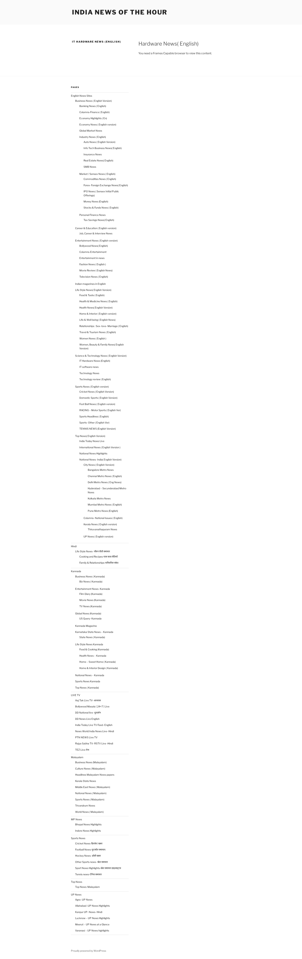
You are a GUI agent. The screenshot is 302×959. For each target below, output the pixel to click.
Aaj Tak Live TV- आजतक (88, 700)
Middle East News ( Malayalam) (92, 787)
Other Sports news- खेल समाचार (91, 861)
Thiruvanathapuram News (102, 529)
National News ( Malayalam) (90, 793)
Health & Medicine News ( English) (98, 301)
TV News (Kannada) (90, 606)
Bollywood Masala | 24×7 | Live (92, 706)
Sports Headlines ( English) (94, 416)
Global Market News (90, 130)
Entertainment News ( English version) (96, 240)
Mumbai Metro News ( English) (105, 504)
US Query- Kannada (90, 618)
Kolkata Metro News (99, 498)
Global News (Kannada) (88, 613)
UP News (76, 894)
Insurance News (93, 154)
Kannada (76, 571)
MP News (76, 819)
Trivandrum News (85, 805)
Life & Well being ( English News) (97, 319)
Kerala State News (85, 780)
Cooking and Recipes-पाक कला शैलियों (98, 556)
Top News (76, 881)
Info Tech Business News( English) (103, 148)
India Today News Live (91, 441)
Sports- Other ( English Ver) (94, 422)
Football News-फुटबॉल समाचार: (90, 849)
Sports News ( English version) (92, 386)
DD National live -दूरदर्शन (88, 712)
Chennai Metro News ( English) (105, 476)
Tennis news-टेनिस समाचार (88, 874)
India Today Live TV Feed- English (93, 724)
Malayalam (77, 757)
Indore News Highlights (88, 830)
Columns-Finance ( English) (94, 112)
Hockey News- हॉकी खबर (88, 855)
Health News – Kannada (92, 655)
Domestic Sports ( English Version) (98, 397)
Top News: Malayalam (87, 886)
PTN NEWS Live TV (86, 737)
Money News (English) (96, 201)
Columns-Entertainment (92, 251)
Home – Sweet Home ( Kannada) (97, 661)
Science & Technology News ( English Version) (101, 355)
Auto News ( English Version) (99, 141)
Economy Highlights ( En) (93, 118)
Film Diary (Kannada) (90, 593)
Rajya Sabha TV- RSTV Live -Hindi (94, 743)
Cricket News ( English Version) (96, 391)
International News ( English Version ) (99, 447)
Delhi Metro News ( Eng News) (104, 482)
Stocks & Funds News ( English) (101, 207)
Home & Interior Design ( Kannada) (98, 668)
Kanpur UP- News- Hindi (88, 911)
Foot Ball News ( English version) (97, 404)
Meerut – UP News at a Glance (92, 924)
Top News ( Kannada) (87, 687)
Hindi (74, 546)
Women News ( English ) (92, 338)
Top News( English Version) (90, 435)
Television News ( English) (93, 276)
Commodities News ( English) (100, 178)
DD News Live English (87, 718)
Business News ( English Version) (93, 100)
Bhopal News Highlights (88, 824)
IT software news (89, 366)
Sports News (78, 838)
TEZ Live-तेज (82, 749)
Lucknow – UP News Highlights (92, 918)
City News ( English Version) (99, 464)
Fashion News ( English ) (92, 264)
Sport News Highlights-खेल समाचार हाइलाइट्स (98, 868)
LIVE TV (75, 695)
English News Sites (81, 95)
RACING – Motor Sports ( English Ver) (100, 410)
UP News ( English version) (98, 536)
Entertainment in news (92, 258)
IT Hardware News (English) (94, 360)
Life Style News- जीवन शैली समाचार (92, 551)
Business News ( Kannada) (90, 576)
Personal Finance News (92, 214)
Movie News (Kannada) (92, 600)
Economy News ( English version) (97, 124)
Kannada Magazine (86, 625)
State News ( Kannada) (92, 637)
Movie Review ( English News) (96, 270)
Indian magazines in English (90, 283)
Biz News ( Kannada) (90, 581)
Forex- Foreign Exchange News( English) (106, 185)
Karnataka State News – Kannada (94, 631)
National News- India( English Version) (100, 459)
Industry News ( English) (92, 136)
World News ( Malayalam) (89, 811)
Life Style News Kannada (89, 644)
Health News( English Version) (96, 307)
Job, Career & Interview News (95, 233)
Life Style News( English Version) (93, 289)
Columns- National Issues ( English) (103, 517)
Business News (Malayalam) (91, 762)
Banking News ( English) (92, 106)
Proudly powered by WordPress (88, 950)
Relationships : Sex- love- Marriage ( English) (103, 326)
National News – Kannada (89, 675)
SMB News (90, 166)
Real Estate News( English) (98, 160)
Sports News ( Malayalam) (89, 799)
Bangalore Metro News (101, 469)
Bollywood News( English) (93, 245)
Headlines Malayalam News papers (94, 774)
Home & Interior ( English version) (97, 313)
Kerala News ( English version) (100, 524)
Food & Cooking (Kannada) (94, 649)
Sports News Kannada (87, 681)
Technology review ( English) (95, 379)
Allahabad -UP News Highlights (92, 905)
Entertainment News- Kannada (92, 588)
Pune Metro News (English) (103, 510)
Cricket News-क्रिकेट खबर (88, 843)
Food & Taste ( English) (92, 295)
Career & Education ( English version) (95, 228)
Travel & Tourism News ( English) (97, 332)
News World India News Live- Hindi (94, 731)
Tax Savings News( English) (99, 219)
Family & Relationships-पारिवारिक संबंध (98, 562)
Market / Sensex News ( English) (97, 173)
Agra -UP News (83, 899)
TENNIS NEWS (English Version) (97, 428)
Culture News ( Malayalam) (90, 768)
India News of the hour (119, 12)
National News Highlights (93, 453)
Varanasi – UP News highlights (92, 930)
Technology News (89, 373)
